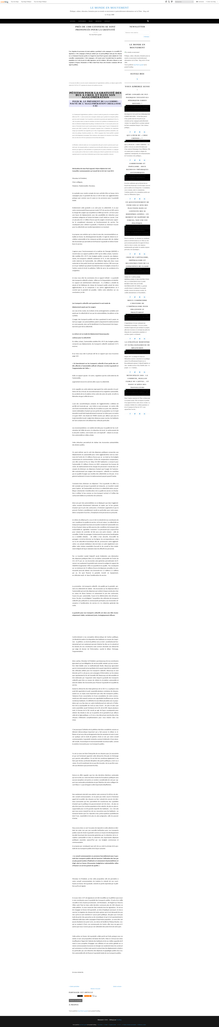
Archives (98, 21)
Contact (107, 21)
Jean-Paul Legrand (83, 1011)
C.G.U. (119, 1024)
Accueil (72, 21)
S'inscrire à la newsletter (76, 1000)
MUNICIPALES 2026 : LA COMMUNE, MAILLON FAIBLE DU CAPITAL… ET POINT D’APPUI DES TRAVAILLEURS (137, 381)
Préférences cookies (142, 1024)
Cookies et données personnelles (129, 1024)
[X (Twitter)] (169, 2)
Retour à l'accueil (95, 988)
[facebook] (166, 2)
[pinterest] (172, 2)
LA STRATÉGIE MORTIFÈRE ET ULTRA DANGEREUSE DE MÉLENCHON (137, 345)
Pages (91, 21)
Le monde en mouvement (109, 7)
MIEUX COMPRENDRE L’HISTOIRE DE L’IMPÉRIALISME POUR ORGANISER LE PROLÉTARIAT (137, 306)
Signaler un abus (112, 1024)
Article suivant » (117, 986)
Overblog (118, 1020)
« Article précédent (74, 986)
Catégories (82, 21)
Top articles (100, 1024)
